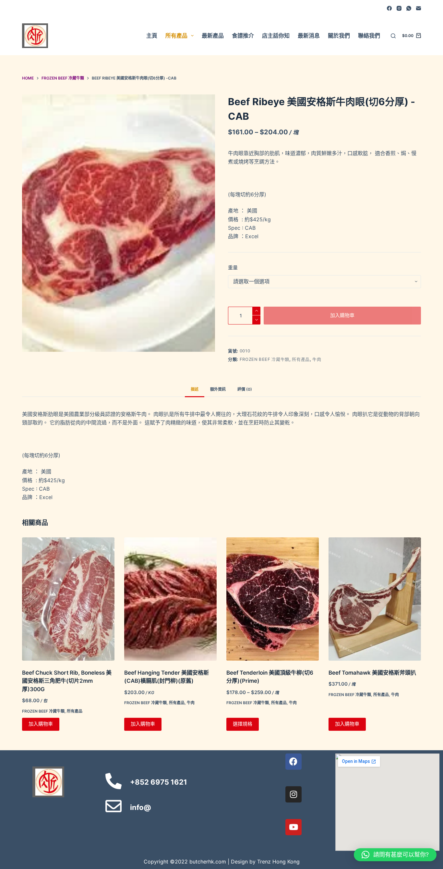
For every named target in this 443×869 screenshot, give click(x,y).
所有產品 (176, 35)
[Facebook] (389, 8)
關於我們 (339, 35)
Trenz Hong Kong (278, 861)
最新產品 (213, 35)
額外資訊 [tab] (218, 389)
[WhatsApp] (408, 8)
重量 (233, 267)
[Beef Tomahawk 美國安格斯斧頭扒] (375, 599)
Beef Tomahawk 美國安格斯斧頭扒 (372, 672)
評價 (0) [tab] (244, 389)
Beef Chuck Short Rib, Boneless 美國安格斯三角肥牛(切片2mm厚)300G (67, 680)
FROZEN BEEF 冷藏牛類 (264, 359)
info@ (140, 807)
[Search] (393, 35)
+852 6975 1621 (158, 782)
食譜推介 (243, 35)
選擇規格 (242, 724)
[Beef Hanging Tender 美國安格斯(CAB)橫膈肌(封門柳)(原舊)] (170, 599)
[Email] (418, 8)
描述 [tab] (194, 389)
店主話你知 (276, 35)
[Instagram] (399, 8)
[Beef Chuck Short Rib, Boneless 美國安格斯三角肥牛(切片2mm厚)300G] (68, 599)
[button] (395, 854)
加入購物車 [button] (41, 724)
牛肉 (316, 359)
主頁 (151, 35)
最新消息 (309, 35)
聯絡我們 (369, 35)
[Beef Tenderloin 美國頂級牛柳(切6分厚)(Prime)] (272, 599)
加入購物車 (342, 315)
